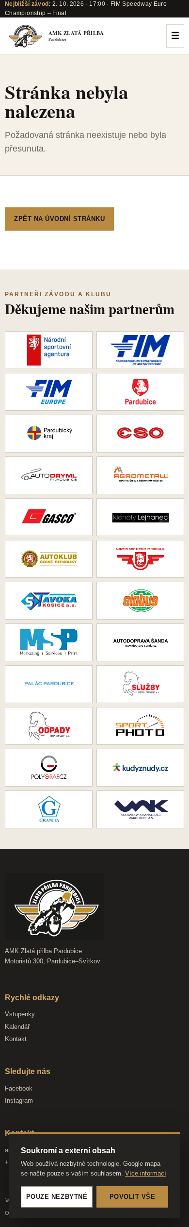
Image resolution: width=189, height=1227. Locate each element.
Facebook (18, 1088)
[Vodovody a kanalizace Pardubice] (140, 809)
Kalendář (17, 1026)
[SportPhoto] (140, 726)
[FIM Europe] (49, 392)
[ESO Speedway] (140, 434)
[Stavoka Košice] (49, 601)
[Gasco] (49, 517)
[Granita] (49, 809)
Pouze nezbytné (56, 1196)
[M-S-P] (49, 642)
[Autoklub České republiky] (49, 559)
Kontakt (16, 1038)
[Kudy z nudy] (140, 768)
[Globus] (140, 601)
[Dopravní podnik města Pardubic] (140, 559)
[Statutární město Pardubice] (140, 392)
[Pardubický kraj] (49, 434)
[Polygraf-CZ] (49, 768)
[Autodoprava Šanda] (140, 642)
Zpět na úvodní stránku (59, 218)
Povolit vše (133, 1196)
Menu (175, 36)
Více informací (145, 1173)
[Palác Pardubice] (49, 684)
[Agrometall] (140, 475)
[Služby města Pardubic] (140, 684)
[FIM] (140, 350)
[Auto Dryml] (49, 475)
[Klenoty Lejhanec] (140, 517)
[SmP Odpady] (49, 726)
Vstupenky (20, 1014)
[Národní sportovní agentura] (49, 350)
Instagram (19, 1100)
